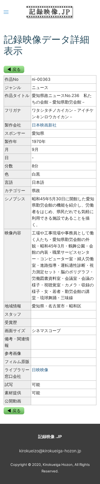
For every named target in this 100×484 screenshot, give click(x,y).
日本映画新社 (44, 125)
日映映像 (40, 369)
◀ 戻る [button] (14, 69)
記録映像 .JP (50, 436)
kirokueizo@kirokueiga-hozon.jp (50, 450)
